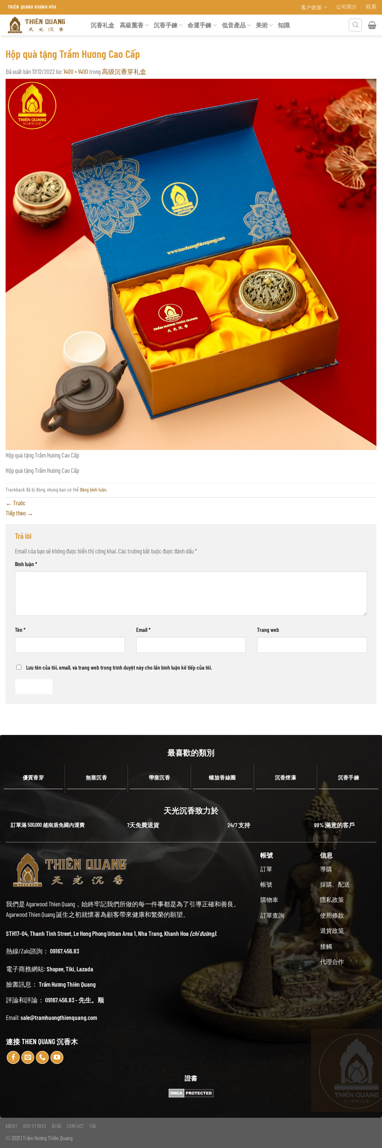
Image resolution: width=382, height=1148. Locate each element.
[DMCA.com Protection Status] (191, 1093)
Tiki (70, 968)
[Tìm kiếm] (355, 25)
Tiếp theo (19, 512)
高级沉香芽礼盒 (124, 71)
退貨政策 (332, 930)
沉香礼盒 (103, 24)
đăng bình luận (93, 489)
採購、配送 (335, 884)
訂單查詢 (272, 915)
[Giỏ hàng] (372, 25)
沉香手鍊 (166, 24)
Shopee (55, 968)
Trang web (268, 629)
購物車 (269, 899)
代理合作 (332, 961)
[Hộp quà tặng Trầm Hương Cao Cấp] (191, 263)
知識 (284, 24)
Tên (20, 629)
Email (143, 629)
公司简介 (346, 6)
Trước (15, 502)
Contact (75, 1126)
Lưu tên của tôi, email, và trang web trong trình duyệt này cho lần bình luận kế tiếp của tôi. (119, 667)
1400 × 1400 (75, 71)
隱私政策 (332, 899)
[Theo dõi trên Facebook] (13, 1057)
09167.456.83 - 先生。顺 (74, 999)
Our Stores (35, 1126)
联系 (371, 6)
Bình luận (26, 563)
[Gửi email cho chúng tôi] (28, 1057)
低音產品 (234, 24)
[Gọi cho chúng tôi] (42, 1057)
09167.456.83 (64, 951)
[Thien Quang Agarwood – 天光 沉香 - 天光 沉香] (42, 25)
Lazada (84, 968)
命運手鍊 (200, 24)
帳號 (266, 884)
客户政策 (311, 7)
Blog (57, 1126)
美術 (262, 24)
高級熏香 (132, 24)
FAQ (93, 1126)
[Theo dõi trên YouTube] (57, 1057)
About (12, 1126)
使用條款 (332, 915)
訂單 (266, 868)
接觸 (326, 946)
